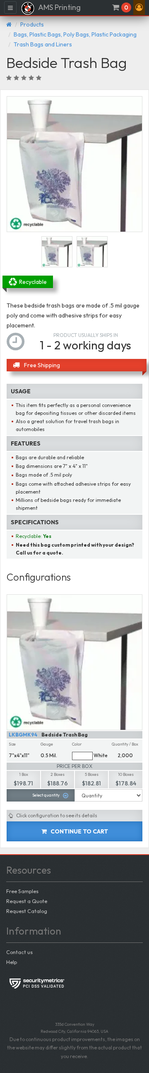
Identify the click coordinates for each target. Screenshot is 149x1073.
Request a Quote (26, 901)
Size (12, 744)
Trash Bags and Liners (43, 44)
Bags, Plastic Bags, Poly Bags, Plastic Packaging (75, 34)
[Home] (9, 24)
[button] (139, 7)
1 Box (23, 774)
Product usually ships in (85, 335)
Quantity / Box (125, 744)
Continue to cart (78, 831)
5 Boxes (92, 774)
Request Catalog (26, 911)
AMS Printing (59, 7)
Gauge (47, 744)
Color (77, 744)
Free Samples (22, 891)
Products (32, 24)
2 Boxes (57, 774)
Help (11, 962)
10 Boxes (126, 774)
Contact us (19, 952)
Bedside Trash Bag (64, 734)
